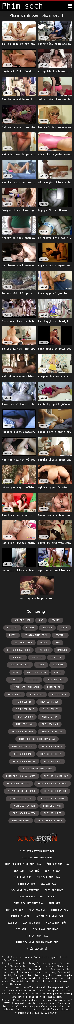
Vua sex (12, 923)
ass (41, 620)
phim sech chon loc (56, 776)
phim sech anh (24, 724)
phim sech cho (52, 761)
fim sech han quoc (18, 650)
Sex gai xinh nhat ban (37, 857)
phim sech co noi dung (21, 791)
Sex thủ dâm (52, 870)
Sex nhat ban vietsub (25, 890)
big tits (12, 627)
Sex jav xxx (48, 884)
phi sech (33, 680)
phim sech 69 (51, 709)
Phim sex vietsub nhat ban (37, 851)
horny (41, 665)
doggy (43, 642)
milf (16, 672)
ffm (58, 642)
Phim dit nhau (42, 981)
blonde (30, 627)
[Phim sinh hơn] (70, 6)
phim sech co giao (18, 783)
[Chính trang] (37, 838)
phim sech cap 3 (52, 746)
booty (64, 627)
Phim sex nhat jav (31, 896)
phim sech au (50, 724)
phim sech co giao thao (52, 783)
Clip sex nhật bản (48, 877)
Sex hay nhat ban (35, 969)
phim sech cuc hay (20, 798)
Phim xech (63, 966)
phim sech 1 (59, 694)
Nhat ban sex (14, 909)
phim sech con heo (55, 791)
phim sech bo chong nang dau (37, 739)
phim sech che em (50, 754)
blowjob (47, 627)
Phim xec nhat (20, 916)
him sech (56, 657)
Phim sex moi (59, 909)
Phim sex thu (26, 884)
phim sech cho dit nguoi (37, 769)
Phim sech (16, 984)
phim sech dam (52, 806)
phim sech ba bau (22, 731)
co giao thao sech (35, 635)
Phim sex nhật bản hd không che (37, 942)
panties (14, 680)
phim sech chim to (24, 761)
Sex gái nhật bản (37, 936)
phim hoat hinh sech (26, 687)
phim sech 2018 (49, 702)
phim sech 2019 (25, 709)
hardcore (18, 657)
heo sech (37, 657)
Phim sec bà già (20, 966)
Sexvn (51, 896)
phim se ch (54, 687)
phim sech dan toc (24, 813)
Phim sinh (25, 1013)
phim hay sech (55, 680)
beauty (56, 620)
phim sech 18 (23, 702)
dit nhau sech (23, 642)
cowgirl (60, 635)
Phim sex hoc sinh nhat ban (23, 864)
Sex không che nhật (45, 929)
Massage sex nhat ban (49, 916)
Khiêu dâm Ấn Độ (37, 948)
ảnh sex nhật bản (58, 864)
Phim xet (54, 903)
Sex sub (19, 870)
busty (12, 635)
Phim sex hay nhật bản (28, 903)
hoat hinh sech (20, 665)
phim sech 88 (25, 717)
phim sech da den (24, 806)
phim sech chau (22, 754)
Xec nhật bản (20, 981)
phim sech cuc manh (53, 798)
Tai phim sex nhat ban (18, 963)
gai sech (43, 650)
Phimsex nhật (26, 978)
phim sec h (14, 694)
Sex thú (34, 870)
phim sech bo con (22, 746)
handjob (62, 650)
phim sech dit (20, 820)
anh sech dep (23, 620)
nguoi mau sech (36, 672)
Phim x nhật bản (56, 923)
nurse (57, 672)
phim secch (36, 694)
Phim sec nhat (54, 890)
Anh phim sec (44, 966)
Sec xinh (21, 929)
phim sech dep (52, 813)
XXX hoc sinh (31, 923)
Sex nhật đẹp (22, 877)
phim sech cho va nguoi (20, 776)
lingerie (58, 665)
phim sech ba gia (52, 731)
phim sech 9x (49, 717)
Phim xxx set (37, 909)
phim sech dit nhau (50, 820)
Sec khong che (47, 963)
